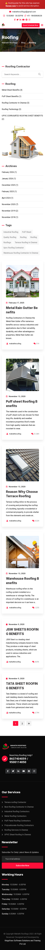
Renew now (11, 6)
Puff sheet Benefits (10, 96)
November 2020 (8, 204)
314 (37, 343)
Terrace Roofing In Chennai (26, 242)
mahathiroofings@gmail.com (24, 12)
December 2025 (8, 185)
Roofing (23, 237)
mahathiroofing (15, 343)
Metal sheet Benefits (11, 90)
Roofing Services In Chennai (16, 830)
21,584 (36, 434)
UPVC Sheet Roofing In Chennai (17, 834)
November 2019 (8, 211)
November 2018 (8, 217)
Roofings (7, 242)
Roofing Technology (10, 109)
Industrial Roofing (10, 232)
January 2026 (7, 178)
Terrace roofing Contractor (15, 802)
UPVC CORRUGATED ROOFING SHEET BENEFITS (22, 116)
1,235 (36, 608)
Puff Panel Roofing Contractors (17, 821)
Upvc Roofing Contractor (13, 248)
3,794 (36, 713)
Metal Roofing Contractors (15, 816)
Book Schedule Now (30, 25)
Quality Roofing (9, 237)
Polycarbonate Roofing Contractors (19, 825)
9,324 (36, 521)
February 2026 (8, 172)
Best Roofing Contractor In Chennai (19, 807)
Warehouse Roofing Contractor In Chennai (20, 253)
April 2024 (6, 198)
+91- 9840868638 (34, 16)
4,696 (36, 662)
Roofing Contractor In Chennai (14, 103)
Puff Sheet (26, 232)
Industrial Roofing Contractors (16, 811)
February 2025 (8, 191)
